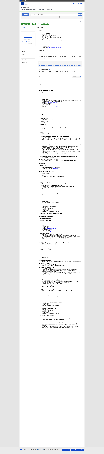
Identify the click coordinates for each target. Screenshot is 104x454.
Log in (75, 3)
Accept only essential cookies (77, 449)
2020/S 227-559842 (55, 168)
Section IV (24, 54)
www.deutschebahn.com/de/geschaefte (54, 47)
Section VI (24, 59)
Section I (24, 48)
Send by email (27, 41)
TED (21, 21)
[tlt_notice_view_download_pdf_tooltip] (39, 65)
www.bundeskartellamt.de (53, 231)
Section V (24, 57)
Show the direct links (28, 37)
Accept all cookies (66, 449)
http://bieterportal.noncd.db (57, 107)
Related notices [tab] (24, 30)
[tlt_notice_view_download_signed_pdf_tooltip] (44, 58)
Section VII (24, 62)
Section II (24, 51)
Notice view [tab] (23, 27)
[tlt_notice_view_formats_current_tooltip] (80, 76)
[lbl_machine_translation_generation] (49, 69)
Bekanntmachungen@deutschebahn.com (52, 102)
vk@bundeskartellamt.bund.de (50, 228)
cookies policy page (40, 449)
